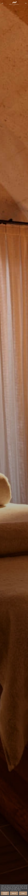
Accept (23, 893)
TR (25, 3)
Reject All (14, 893)
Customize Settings (5, 893)
